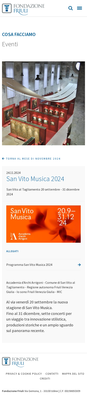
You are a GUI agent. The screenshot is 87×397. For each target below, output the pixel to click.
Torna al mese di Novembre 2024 (32, 158)
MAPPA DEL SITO (73, 373)
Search (70, 8)
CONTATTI (52, 373)
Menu (79, 8)
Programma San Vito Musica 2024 (29, 265)
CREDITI (45, 378)
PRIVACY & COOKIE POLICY (24, 373)
